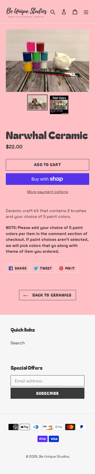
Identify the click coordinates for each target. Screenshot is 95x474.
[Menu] (86, 11)
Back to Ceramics (51, 295)
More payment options (47, 191)
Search (18, 343)
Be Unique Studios (54, 456)
